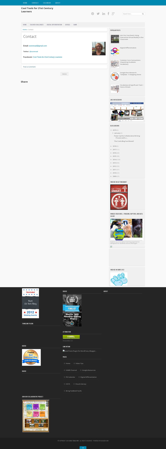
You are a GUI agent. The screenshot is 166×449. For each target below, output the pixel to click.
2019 (115, 130)
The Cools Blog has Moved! (124, 141)
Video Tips (79, 363)
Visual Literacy (80, 384)
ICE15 (68, 384)
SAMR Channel (71, 370)
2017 (115, 149)
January (118, 133)
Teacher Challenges (36, 24)
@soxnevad (33, 51)
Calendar (47, 3)
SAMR (75, 24)
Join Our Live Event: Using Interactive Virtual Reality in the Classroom (131, 37)
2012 (115, 166)
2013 (115, 163)
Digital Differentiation (54, 24)
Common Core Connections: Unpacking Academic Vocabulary (130, 62)
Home (25, 3)
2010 (115, 173)
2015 (115, 156)
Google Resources (89, 370)
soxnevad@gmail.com (38, 46)
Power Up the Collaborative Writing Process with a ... (127, 137)
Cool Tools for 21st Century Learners (47, 57)
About (57, 3)
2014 (115, 160)
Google (67, 24)
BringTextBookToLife (74, 391)
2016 (115, 153)
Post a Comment (29, 67)
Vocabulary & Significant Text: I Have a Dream (131, 86)
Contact (35, 3)
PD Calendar (70, 377)
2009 (115, 176)
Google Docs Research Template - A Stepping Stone (130, 74)
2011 (115, 170)
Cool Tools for (74, 441)
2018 (115, 146)
